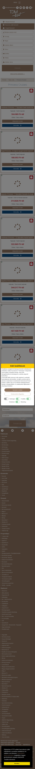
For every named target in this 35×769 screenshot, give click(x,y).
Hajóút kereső (9, 28)
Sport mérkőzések (6, 570)
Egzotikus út (5, 542)
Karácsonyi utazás (6, 505)
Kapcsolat (18, 744)
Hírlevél (18, 742)
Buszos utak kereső (11, 25)
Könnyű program (6, 662)
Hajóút (3, 551)
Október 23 (4, 688)
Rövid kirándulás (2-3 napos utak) (10, 696)
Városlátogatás (6, 581)
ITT (31, 384)
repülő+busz (5, 486)
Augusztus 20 (5, 595)
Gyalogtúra (4, 549)
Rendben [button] (16, 763)
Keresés (18, 68)
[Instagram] (32, 430)
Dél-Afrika (4, 442)
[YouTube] (12, 430)
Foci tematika (5, 618)
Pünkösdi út (5, 692)
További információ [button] (9, 759)
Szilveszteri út (5, 707)
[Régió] (17, 40)
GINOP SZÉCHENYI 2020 (7, 744)
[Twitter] (22, 430)
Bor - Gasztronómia (7, 599)
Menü (15, 2)
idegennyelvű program (7, 643)
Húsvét (3, 503)
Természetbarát (6, 713)
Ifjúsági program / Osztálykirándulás (11, 553)
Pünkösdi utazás (6, 524)
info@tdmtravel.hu (11, 7)
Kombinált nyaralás (7, 555)
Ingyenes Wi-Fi (5, 645)
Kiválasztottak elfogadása (17, 394)
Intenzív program (6, 647)
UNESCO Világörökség (7, 720)
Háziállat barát (5, 629)
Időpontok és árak (17, 121)
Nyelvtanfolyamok (6, 686)
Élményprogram (6, 610)
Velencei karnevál (6, 730)
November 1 (5, 683)
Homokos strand (6, 637)
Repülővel (4, 491)
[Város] (17, 49)
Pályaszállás (5, 690)
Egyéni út (4, 540)
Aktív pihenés (5, 593)
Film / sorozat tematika (8, 616)
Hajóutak (4, 455)
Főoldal (4, 80)
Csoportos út (5, 607)
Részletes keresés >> (17, 74)
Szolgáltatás (5, 493)
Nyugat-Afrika (5, 466)
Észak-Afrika (5, 449)
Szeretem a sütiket (17, 390)
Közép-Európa (5, 464)
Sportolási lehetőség (7, 703)
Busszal (4, 476)
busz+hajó (4, 478)
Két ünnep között (6, 509)
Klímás (3, 658)
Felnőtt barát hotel (6, 614)
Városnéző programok (7, 583)
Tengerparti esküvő (7, 576)
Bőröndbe (16, 125)
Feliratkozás (17, 424)
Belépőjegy (4, 538)
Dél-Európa (4, 447)
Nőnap (3, 518)
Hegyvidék (4, 634)
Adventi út (4, 590)
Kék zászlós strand (6, 654)
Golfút (3, 547)
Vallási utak (5, 724)
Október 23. (5, 522)
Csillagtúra (4, 605)
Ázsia (3, 438)
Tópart (3, 717)
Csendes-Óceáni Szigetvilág (9, 440)
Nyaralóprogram (6, 566)
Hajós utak (11, 80)
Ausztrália (4, 436)
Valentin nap (5, 530)
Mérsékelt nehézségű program (10, 677)
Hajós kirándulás (6, 627)
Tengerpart (5, 711)
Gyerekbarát (5, 622)
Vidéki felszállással (7, 732)
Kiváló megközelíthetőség (8, 656)
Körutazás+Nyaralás (7, 564)
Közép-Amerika (6, 462)
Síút (3, 568)
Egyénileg (4, 480)
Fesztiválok (5, 544)
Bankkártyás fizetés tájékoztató (9, 740)
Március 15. (5, 513)
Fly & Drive (4, 482)
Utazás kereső (10, 22)
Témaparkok (5, 709)
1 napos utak (5, 536)
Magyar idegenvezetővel (8, 669)
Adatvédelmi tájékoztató (7, 742)
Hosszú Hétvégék (6, 639)
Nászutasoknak (6, 681)
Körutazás (4, 561)
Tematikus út (5, 574)
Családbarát (5, 603)
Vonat (3, 495)
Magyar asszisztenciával (8, 666)
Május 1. (4, 511)
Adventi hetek (5, 500)
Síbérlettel (4, 698)
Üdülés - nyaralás (6, 585)
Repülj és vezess (6, 694)
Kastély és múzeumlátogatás (9, 651)
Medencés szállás (6, 675)
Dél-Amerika (5, 445)
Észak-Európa (5, 453)
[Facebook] (17, 7)
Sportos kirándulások (7, 572)
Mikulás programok (7, 679)
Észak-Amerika (6, 451)
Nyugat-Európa (6, 468)
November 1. (5, 520)
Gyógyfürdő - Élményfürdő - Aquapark (11, 625)
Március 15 (4, 673)
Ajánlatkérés (26, 744)
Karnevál (4, 507)
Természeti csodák (7, 579)
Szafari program (6, 705)
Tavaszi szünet (6, 528)
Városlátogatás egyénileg (8, 728)
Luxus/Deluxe (5, 664)
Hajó (3, 484)
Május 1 (4, 671)
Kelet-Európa (5, 457)
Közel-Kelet (5, 460)
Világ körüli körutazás (7, 470)
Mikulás (4, 515)
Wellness (4, 735)
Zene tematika (5, 737)
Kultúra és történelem (7, 559)
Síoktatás (4, 700)
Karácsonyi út (5, 649)
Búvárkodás (5, 601)
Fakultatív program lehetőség (9, 612)
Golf (3, 620)
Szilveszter (5, 526)
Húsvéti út (4, 641)
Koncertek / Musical (7, 557)
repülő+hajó (5, 489)
